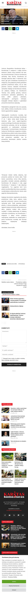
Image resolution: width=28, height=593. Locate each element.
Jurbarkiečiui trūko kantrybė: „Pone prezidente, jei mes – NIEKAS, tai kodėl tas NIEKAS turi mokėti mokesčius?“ (18, 536)
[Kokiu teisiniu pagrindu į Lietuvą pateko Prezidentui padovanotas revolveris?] (5, 300)
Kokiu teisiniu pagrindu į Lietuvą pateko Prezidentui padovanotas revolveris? (18, 300)
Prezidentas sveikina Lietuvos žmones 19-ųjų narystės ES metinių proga (20, 284)
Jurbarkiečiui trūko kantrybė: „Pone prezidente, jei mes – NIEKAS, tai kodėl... (18, 417)
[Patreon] (18, 515)
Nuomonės (8, 7)
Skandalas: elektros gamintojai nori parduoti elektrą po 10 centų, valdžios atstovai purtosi (18, 528)
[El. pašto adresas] (13, 28)
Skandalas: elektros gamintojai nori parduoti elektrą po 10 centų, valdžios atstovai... (18, 410)
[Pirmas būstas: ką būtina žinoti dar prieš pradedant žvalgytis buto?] (7, 474)
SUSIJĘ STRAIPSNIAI (7, 292)
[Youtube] (9, 515)
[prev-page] (3, 323)
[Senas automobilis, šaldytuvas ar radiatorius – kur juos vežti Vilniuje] (7, 457)
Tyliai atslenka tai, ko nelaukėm (18, 441)
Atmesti (14, 590)
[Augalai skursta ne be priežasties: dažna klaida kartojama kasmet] (21, 474)
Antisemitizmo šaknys (16, 306)
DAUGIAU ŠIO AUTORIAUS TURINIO (11, 294)
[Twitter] (14, 515)
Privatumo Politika (12, 577)
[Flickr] (23, 515)
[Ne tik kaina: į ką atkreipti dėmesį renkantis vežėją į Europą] (21, 457)
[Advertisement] (14, 48)
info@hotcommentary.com (14, 510)
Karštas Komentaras (5, 23)
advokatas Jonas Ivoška (12, 263)
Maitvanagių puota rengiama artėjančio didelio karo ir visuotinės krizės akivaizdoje (18, 425)
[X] (6, 28)
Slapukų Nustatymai (14, 585)
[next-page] (5, 323)
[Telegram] (17, 28)
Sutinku (14, 581)
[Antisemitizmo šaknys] (5, 308)
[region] (14, 574)
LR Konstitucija (21, 263)
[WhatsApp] (10, 28)
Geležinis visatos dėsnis (8, 282)
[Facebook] (3, 28)
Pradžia (2, 7)
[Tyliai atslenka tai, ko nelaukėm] (5, 443)
